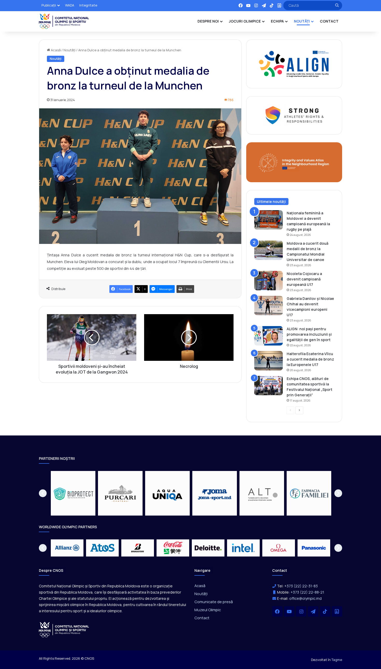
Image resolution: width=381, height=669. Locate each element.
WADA (69, 5)
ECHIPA (277, 21)
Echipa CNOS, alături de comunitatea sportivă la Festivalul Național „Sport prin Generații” (309, 386)
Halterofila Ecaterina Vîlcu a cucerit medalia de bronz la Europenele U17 (310, 359)
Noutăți (69, 50)
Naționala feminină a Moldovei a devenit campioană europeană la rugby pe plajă (308, 221)
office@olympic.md (305, 598)
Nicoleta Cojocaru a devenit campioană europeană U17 (304, 279)
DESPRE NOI (208, 21)
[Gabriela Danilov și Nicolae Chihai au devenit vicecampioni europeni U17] (268, 305)
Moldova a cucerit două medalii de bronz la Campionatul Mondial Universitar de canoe (307, 251)
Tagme (336, 659)
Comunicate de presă (213, 601)
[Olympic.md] (64, 21)
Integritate (88, 5)
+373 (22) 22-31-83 (301, 585)
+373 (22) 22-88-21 (307, 592)
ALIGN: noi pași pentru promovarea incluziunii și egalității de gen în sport (309, 334)
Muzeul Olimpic (207, 609)
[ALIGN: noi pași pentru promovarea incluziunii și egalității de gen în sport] (268, 336)
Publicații (48, 5)
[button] (43, 493)
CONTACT (329, 21)
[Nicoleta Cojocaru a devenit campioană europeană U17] (268, 280)
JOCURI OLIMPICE (245, 21)
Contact (201, 617)
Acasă (55, 50)
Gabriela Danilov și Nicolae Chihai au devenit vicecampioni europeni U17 (310, 306)
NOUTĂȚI (302, 21)
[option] (73, 493)
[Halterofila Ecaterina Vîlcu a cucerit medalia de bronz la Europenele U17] (268, 360)
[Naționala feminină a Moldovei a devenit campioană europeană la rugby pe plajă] (268, 220)
